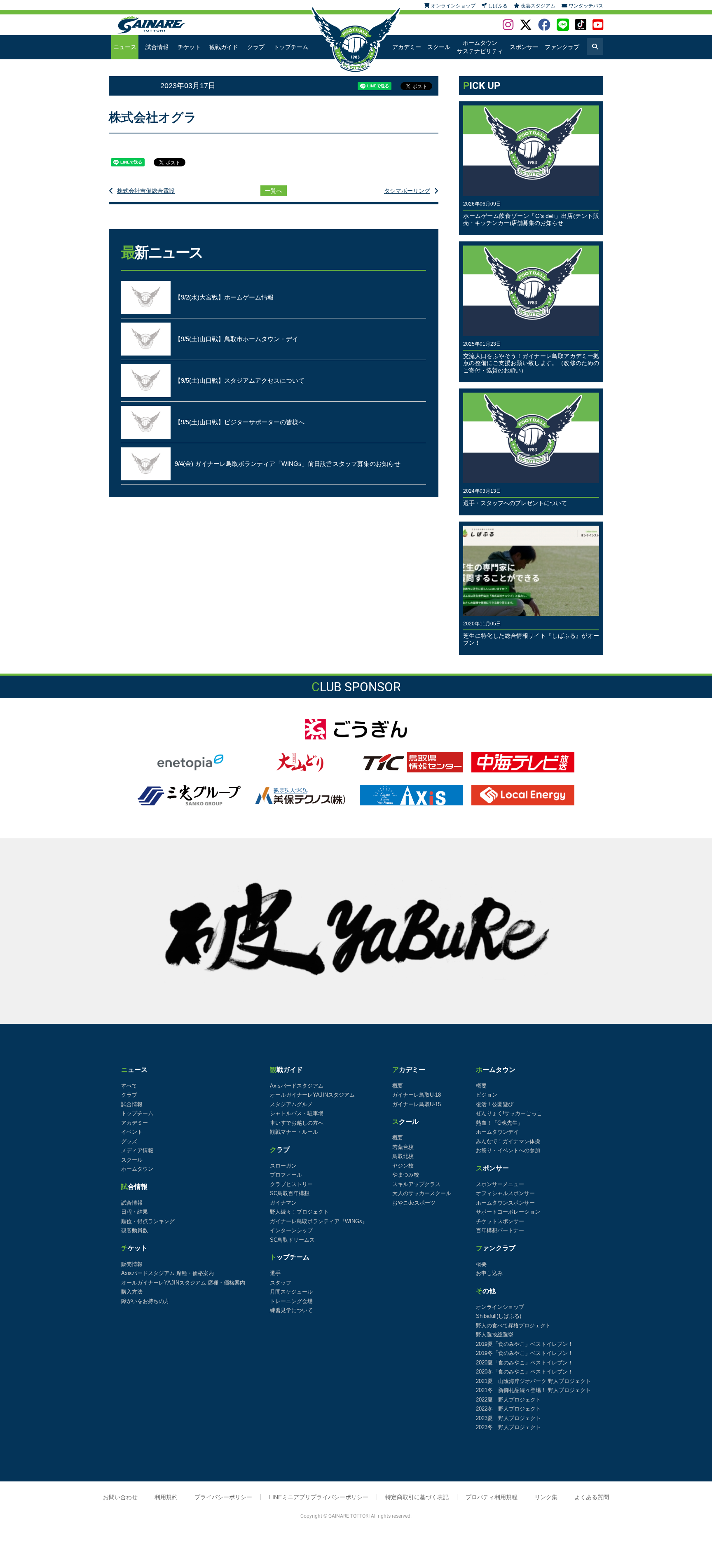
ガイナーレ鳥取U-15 (416, 1104)
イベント (132, 1132)
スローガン (283, 1166)
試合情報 (157, 47)
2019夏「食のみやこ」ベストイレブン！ (524, 1344)
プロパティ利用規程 (492, 1497)
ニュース (124, 47)
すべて (129, 1086)
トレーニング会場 (291, 1301)
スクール (438, 47)
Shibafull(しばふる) (498, 1316)
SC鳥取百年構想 (289, 1193)
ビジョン (486, 1095)
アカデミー (406, 47)
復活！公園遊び (494, 1104)
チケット (189, 47)
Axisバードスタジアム (296, 1086)
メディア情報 (137, 1150)
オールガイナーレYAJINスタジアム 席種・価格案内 (183, 1283)
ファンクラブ (562, 47)
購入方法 (132, 1292)
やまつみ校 (405, 1175)
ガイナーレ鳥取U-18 (416, 1095)
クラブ (256, 47)
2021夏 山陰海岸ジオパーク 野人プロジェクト (533, 1381)
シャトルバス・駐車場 (296, 1113)
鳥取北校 (403, 1156)
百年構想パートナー (500, 1230)
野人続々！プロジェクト (299, 1212)
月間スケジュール (291, 1292)
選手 (275, 1273)
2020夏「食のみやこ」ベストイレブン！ (524, 1362)
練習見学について (291, 1310)
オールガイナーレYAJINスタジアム (312, 1095)
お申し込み (489, 1273)
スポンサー (524, 47)
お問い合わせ (120, 1497)
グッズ (129, 1141)
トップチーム (291, 47)
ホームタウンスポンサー (505, 1203)
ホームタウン (137, 1169)
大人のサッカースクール (421, 1193)
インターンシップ (291, 1230)
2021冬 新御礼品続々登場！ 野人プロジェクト (533, 1390)
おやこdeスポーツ (414, 1203)
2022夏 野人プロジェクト (508, 1400)
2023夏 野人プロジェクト (508, 1418)
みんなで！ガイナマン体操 (508, 1141)
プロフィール (286, 1175)
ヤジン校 (403, 1166)
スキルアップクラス (416, 1184)
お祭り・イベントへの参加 (508, 1150)
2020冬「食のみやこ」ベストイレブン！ (524, 1372)
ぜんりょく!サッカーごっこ (509, 1113)
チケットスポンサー (500, 1221)
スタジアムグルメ (291, 1104)
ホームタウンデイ (497, 1132)
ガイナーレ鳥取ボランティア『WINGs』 (319, 1221)
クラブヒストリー (291, 1184)
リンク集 (545, 1497)
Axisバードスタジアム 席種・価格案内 (167, 1273)
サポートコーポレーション (508, 1212)
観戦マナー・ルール (294, 1132)
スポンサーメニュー (500, 1184)
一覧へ (273, 190)
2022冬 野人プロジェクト (508, 1409)
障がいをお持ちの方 (145, 1301)
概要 (397, 1086)
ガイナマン (283, 1203)
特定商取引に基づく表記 (417, 1497)
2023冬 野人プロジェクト (508, 1427)
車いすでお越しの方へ (296, 1123)
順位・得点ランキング (148, 1221)
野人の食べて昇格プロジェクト (513, 1325)
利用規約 (166, 1497)
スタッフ (280, 1283)
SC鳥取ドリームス (292, 1240)
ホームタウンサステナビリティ (480, 47)
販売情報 (132, 1264)
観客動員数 (134, 1230)
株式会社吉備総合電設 (146, 190)
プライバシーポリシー (223, 1497)
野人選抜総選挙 (494, 1334)
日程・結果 (134, 1212)
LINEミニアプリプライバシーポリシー (318, 1497)
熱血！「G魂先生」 (499, 1123)
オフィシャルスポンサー (505, 1193)
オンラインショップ (500, 1307)
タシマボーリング (407, 190)
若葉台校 (403, 1147)
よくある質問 (591, 1497)
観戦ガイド (223, 47)
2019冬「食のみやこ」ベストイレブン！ (524, 1353)
